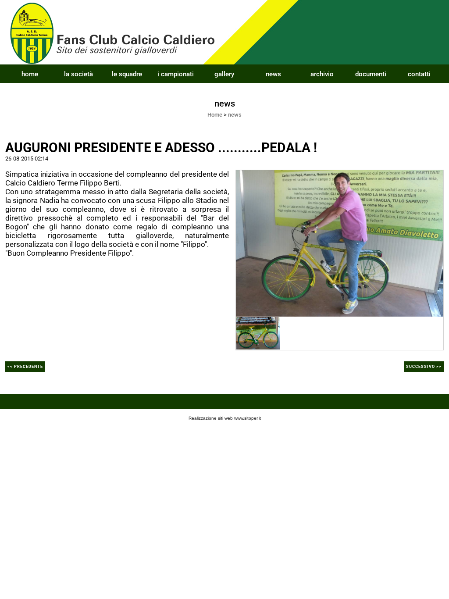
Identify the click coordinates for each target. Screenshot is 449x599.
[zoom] (339, 243)
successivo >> (424, 366)
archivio (322, 74)
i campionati (175, 74)
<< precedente (25, 366)
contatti (419, 74)
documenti (370, 74)
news (273, 74)
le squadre (127, 74)
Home (214, 114)
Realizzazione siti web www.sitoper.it (225, 418)
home (29, 74)
